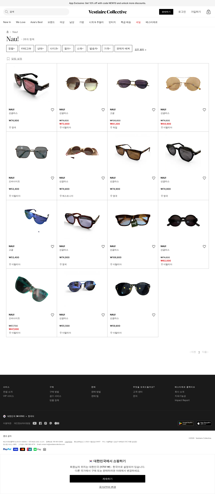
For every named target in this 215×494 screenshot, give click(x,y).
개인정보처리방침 (22, 423)
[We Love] (28, 22)
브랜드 (51, 22)
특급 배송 (126, 22)
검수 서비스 (55, 396)
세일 (138, 22)
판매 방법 (96, 391)
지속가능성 (180, 396)
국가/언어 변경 (107, 487)
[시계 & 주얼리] (106, 22)
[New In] (13, 22)
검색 (12, 11)
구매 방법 (54, 391)
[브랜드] (57, 22)
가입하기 (196, 11)
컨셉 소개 (8, 391)
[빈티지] (118, 22)
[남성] (77, 22)
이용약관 (7, 423)
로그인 (182, 11)
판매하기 (166, 11)
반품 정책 (54, 400)
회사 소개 (179, 391)
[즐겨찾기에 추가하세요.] (52, 110)
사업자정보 (68, 442)
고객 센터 (138, 391)
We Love (20, 22)
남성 (72, 22)
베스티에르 (152, 22)
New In (7, 22)
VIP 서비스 (8, 396)
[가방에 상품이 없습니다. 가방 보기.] (208, 12)
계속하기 (107, 479)
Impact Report (182, 400)
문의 (135, 396)
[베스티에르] (160, 22)
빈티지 (112, 22)
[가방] (86, 22)
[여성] (67, 22)
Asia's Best (37, 22)
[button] (208, 12)
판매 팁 (95, 396)
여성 (62, 22)
